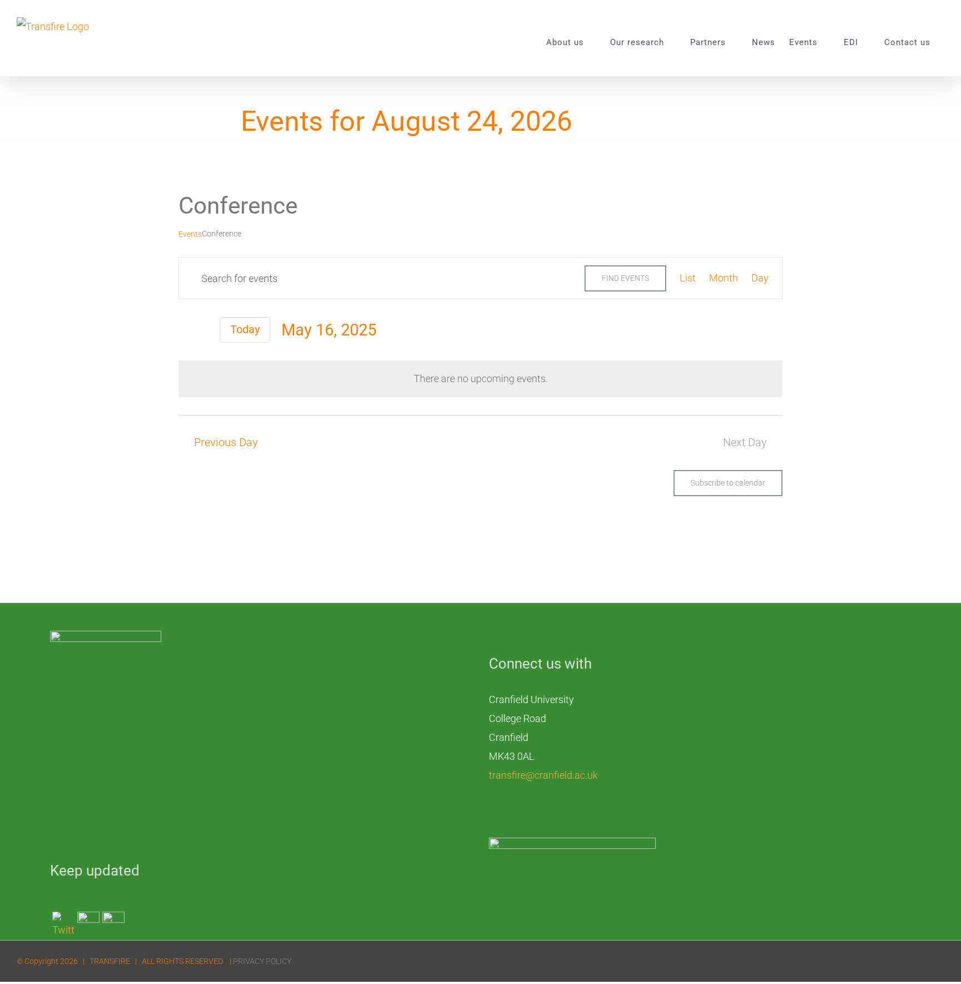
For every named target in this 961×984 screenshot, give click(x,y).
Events (190, 234)
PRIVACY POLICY (262, 961)
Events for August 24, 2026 (406, 121)
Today (245, 329)
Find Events (625, 278)
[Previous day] (186, 330)
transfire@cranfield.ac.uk (543, 775)
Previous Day (226, 442)
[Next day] (204, 330)
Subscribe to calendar (728, 482)
